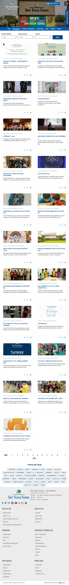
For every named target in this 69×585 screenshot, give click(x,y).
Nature (12, 475)
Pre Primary (6, 478)
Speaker (43, 482)
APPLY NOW (7, 546)
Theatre (56, 482)
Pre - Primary (40, 534)
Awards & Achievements (28, 29)
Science (64, 478)
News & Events (16, 29)
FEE (4, 540)
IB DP (37, 555)
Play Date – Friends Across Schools (50, 361)
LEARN (37, 513)
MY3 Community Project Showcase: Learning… (15, 324)
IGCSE (37, 549)
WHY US (6, 537)
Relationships (40, 478)
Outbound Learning (30, 475)
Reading (30, 478)
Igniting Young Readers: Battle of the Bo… (51, 212)
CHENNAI (6, 577)
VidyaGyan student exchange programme (13, 174)
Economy (49, 469)
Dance (43, 469)
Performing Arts (52, 475)
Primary (14, 478)
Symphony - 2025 (8, 136)
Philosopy (62, 475)
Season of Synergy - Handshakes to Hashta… (15, 62)
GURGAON (6, 571)
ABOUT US (6, 516)
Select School (22, 34)
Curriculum (35, 469)
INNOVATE (38, 519)
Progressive (22, 478)
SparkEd (53, 29)
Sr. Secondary (41, 546)
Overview (7, 565)
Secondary (7, 482)
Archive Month (6, 34)
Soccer (36, 482)
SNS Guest (29, 482)
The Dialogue (42, 323)
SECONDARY (39, 543)
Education (58, 469)
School (48, 478)
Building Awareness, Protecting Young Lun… (51, 249)
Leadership (48, 472)
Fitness (29, 472)
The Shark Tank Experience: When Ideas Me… (16, 287)
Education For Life (8, 472)
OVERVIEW (7, 513)
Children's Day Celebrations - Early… (50, 398)
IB (33, 472)
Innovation (39, 472)
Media (47, 29)
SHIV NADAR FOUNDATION (12, 525)
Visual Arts (27, 485)
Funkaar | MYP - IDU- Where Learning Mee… (15, 362)
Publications (40, 29)
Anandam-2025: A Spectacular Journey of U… (16, 212)
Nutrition (19, 475)
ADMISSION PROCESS (10, 543)
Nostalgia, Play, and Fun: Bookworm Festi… (50, 62)
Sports (50, 482)
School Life (56, 478)
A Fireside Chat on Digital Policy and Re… (17, 436)
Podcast (59, 29)
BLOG (37, 568)
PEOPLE (5, 522)
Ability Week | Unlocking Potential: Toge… (15, 249)
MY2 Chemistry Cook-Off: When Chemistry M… (48, 287)
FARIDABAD (7, 574)
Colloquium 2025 (44, 173)
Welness (35, 485)
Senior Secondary (18, 482)
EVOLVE (38, 522)
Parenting (42, 475)
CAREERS (38, 565)
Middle (64, 472)
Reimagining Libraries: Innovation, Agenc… (15, 99)
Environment (20, 472)
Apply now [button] (54, 3)
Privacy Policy (21, 582)
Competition (11, 469)
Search (37, 34)
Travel (63, 482)
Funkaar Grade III (43, 99)
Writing (42, 485)
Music (5, 475)
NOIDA (5, 568)
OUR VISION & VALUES (10, 519)
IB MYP (37, 552)
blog (9, 29)
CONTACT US (39, 574)
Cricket (27, 469)
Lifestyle (56, 472)
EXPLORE (38, 516)
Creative (20, 469)
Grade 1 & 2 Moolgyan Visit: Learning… (16, 398)
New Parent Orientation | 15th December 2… (51, 137)
